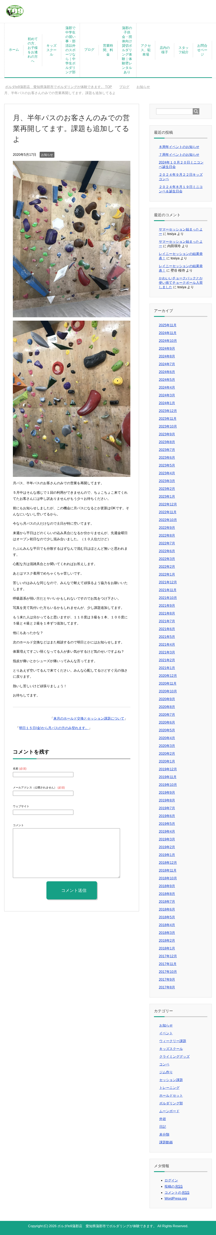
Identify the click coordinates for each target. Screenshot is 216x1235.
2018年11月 (168, 870)
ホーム (14, 49)
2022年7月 (167, 543)
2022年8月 (167, 535)
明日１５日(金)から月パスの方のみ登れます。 (54, 728)
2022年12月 (168, 504)
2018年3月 (167, 933)
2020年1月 (167, 761)
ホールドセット (171, 1095)
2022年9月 (167, 527)
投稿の (174, 1186)
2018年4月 (167, 925)
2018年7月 (167, 901)
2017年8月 (167, 987)
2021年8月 (167, 613)
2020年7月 (167, 714)
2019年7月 (167, 808)
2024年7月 (167, 364)
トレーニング (169, 1088)
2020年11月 (168, 683)
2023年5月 (167, 465)
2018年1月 (167, 948)
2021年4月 (167, 644)
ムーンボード (169, 1111)
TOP (61, 87)
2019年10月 (168, 785)
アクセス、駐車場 (146, 50)
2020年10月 (168, 691)
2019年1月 (167, 855)
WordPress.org (176, 1198)
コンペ (164, 1064)
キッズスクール (51, 50)
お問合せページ (202, 50)
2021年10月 (168, 598)
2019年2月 (167, 847)
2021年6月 (167, 629)
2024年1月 (167, 403)
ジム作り (166, 1072)
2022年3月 (167, 559)
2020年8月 (167, 707)
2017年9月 (167, 979)
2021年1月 (167, 668)
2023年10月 (168, 426)
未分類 (164, 1134)
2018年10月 (168, 878)
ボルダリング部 (171, 1103)
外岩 (162, 1119)
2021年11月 (168, 590)
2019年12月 (168, 769)
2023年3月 (167, 481)
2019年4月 (167, 831)
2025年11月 (168, 325)
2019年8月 (167, 800)
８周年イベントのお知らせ (179, 147)
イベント (166, 1033)
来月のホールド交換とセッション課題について (88, 718)
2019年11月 (168, 777)
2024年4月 (167, 387)
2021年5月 (167, 637)
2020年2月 (167, 753)
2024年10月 (168, 341)
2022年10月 (168, 520)
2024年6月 (167, 372)
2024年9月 (167, 348)
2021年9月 (167, 605)
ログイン (171, 1180)
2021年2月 (167, 660)
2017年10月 (168, 972)
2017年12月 (168, 956)
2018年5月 (167, 917)
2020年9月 (167, 699)
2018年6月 (167, 909)
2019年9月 (167, 792)
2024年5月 (167, 379)
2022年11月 (168, 512)
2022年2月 (167, 566)
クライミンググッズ (174, 1056)
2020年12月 (168, 676)
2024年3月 (167, 395)
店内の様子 (165, 50)
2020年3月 (167, 746)
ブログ (89, 49)
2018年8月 (167, 894)
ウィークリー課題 (172, 1041)
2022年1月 (167, 574)
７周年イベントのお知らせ (179, 154)
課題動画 (166, 1142)
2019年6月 (167, 816)
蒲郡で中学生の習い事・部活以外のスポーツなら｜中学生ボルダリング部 (70, 50)
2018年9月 (167, 886)
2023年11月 (168, 418)
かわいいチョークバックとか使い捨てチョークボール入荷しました (181, 282)
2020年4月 (167, 738)
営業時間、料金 (108, 50)
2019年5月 (167, 824)
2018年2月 (167, 940)
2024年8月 (167, 356)
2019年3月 (167, 839)
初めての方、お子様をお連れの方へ (33, 50)
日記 (162, 1126)
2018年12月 (168, 862)
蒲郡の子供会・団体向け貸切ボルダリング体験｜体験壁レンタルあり (127, 50)
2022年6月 (167, 551)
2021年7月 (167, 621)
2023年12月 (168, 411)
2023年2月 (167, 489)
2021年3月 (167, 652)
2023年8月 (167, 442)
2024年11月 (168, 333)
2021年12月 (168, 582)
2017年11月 (168, 964)
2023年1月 (167, 496)
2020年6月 (167, 722)
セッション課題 (171, 1080)
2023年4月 (167, 473)
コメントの (177, 1192)
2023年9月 (167, 434)
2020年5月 (167, 730)
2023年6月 (167, 457)
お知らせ (47, 154)
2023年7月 (167, 450)
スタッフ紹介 (183, 50)
